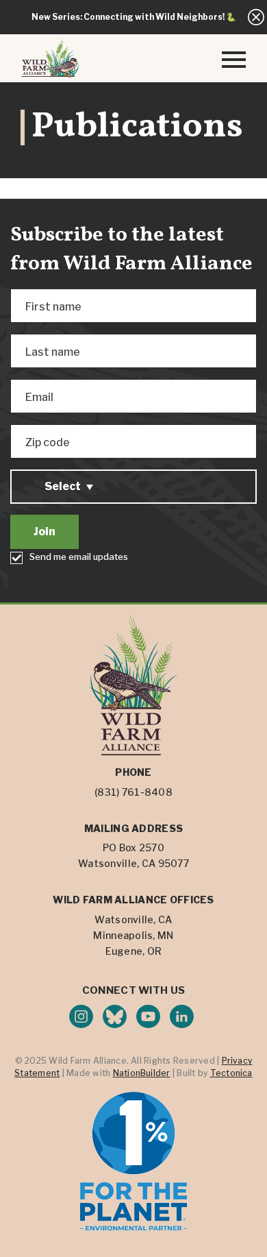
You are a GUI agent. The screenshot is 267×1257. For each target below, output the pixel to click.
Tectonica (231, 1073)
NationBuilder (141, 1073)
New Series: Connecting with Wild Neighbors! (128, 17)
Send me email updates (78, 556)
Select (62, 486)
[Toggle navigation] (234, 58)
